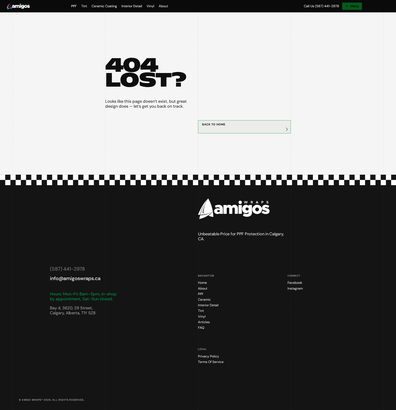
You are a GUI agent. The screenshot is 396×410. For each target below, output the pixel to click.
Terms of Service (211, 362)
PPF (74, 6)
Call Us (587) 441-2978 (321, 6)
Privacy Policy (208, 356)
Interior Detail (131, 6)
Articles (204, 322)
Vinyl (150, 6)
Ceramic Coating (104, 6)
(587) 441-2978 (67, 269)
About (163, 6)
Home (202, 282)
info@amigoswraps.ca (75, 278)
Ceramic (204, 299)
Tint (84, 6)
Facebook (295, 282)
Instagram (295, 288)
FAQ (201, 327)
